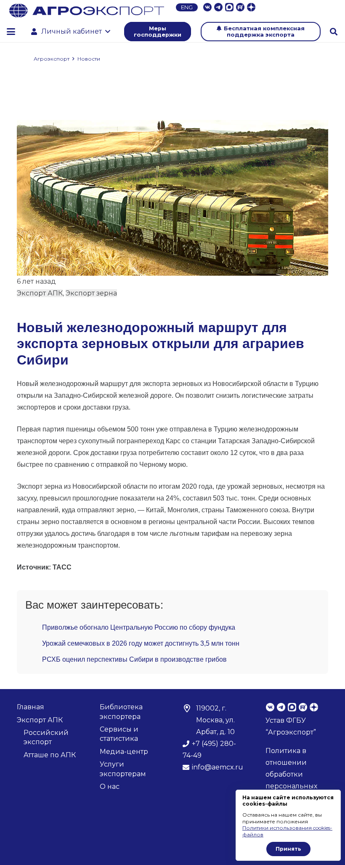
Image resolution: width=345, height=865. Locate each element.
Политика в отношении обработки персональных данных (291, 774)
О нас (109, 786)
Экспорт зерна (91, 293)
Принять (288, 849)
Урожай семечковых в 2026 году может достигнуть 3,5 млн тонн (140, 643)
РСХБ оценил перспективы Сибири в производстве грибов (134, 659)
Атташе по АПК (50, 755)
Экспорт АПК (40, 293)
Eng (187, 7)
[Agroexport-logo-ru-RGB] (87, 11)
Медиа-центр (124, 752)
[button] (11, 31)
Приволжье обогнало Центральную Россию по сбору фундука (138, 627)
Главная (30, 707)
